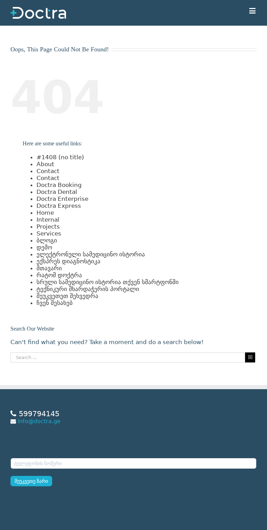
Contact (48, 171)
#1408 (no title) (60, 157)
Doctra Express (59, 205)
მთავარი (49, 268)
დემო (44, 247)
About (45, 164)
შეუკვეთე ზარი (31, 481)
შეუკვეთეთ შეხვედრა (67, 295)
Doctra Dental (57, 191)
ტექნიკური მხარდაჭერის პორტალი (88, 288)
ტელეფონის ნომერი (36, 453)
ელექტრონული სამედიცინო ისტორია (91, 254)
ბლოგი (47, 240)
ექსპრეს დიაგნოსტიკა (68, 261)
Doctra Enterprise (62, 198)
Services (49, 233)
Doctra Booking (59, 184)
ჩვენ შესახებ (55, 302)
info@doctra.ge (39, 421)
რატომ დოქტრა (59, 275)
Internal (48, 219)
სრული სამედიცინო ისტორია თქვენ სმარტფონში (108, 282)
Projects (48, 226)
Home (45, 212)
